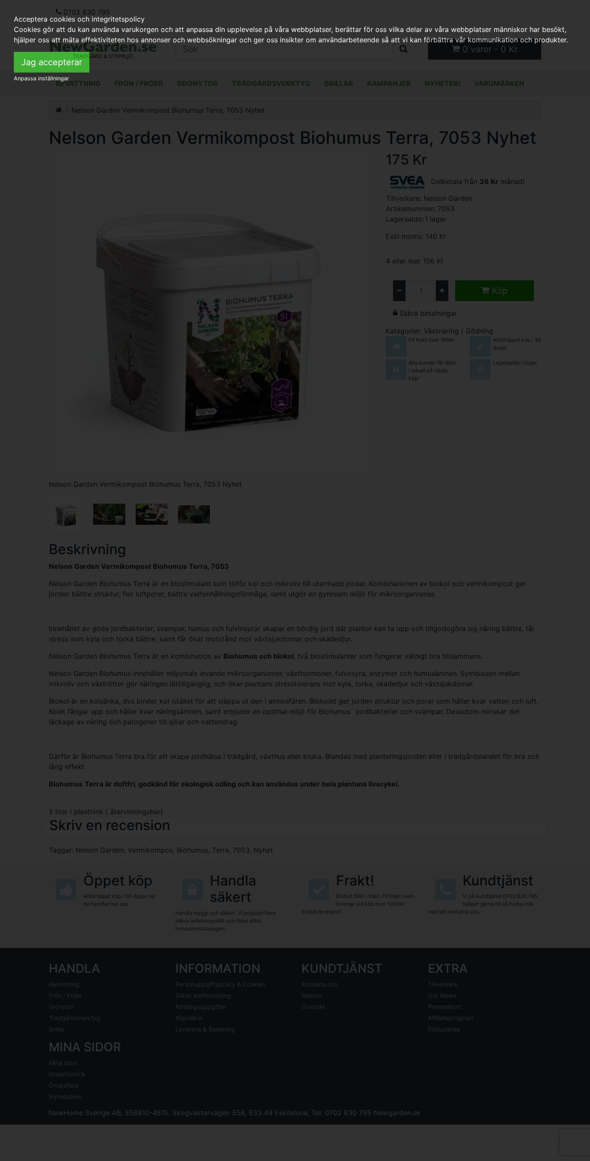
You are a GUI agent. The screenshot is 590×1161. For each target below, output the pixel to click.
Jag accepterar (51, 62)
